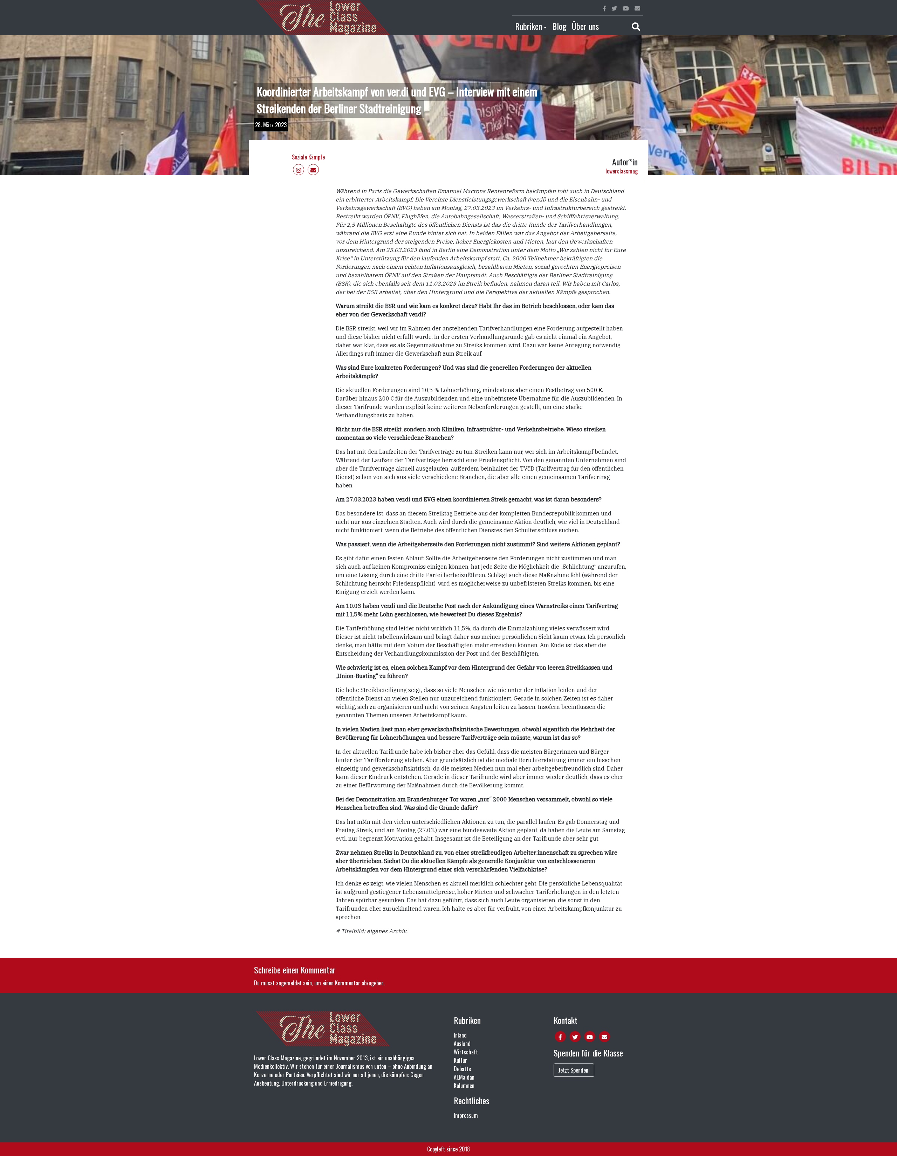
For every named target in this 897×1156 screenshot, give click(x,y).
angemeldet (289, 983)
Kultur (460, 1060)
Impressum (466, 1115)
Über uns (585, 26)
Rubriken (528, 26)
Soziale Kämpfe (308, 157)
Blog (559, 26)
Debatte (462, 1069)
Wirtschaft (466, 1052)
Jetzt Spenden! (574, 1070)
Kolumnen (464, 1085)
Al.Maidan (464, 1077)
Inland (460, 1035)
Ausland (462, 1043)
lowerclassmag (621, 171)
